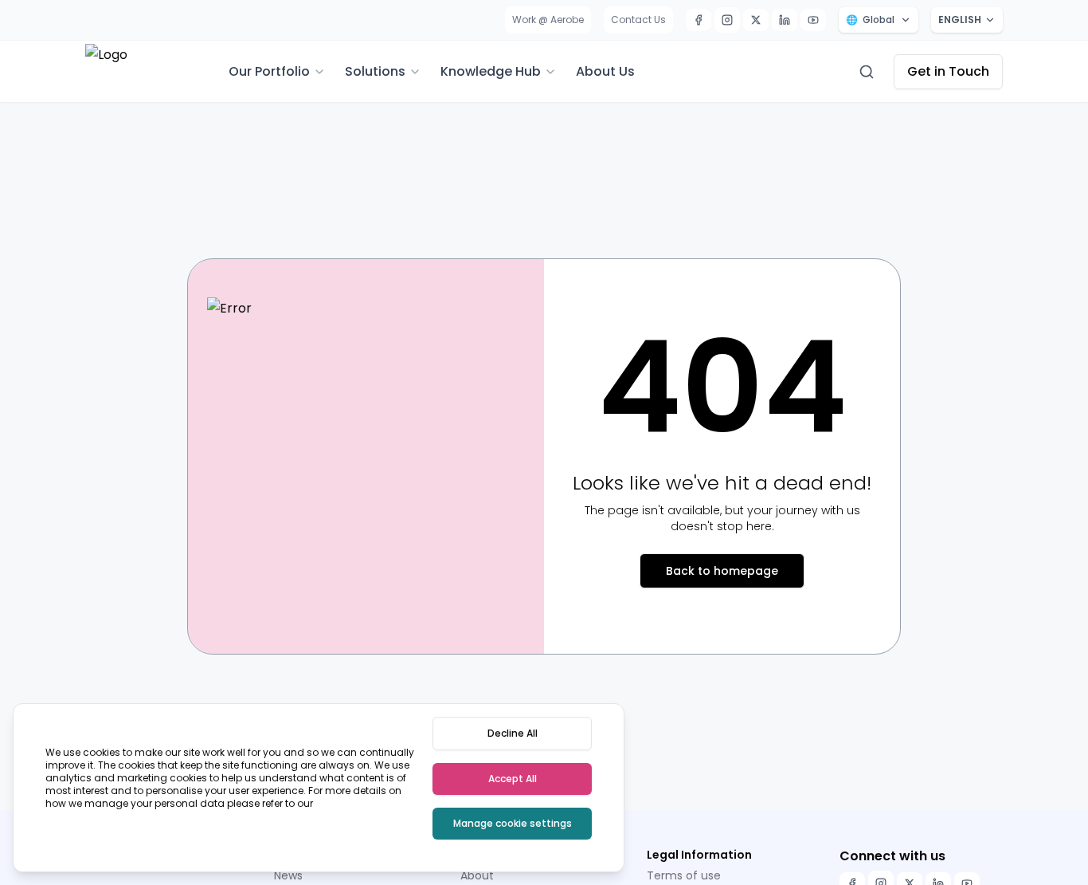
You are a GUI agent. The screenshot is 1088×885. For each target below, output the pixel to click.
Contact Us (638, 19)
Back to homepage (722, 571)
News (288, 875)
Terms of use (684, 875)
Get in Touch (948, 71)
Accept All (512, 778)
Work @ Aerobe (548, 19)
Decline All (512, 733)
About (477, 875)
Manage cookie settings (512, 823)
